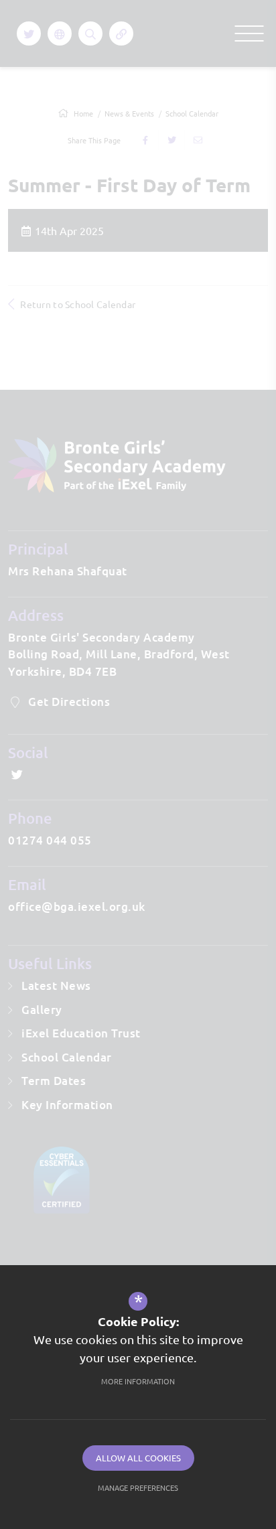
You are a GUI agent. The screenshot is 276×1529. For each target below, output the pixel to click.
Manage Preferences (138, 1487)
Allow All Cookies (138, 1457)
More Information (138, 1381)
